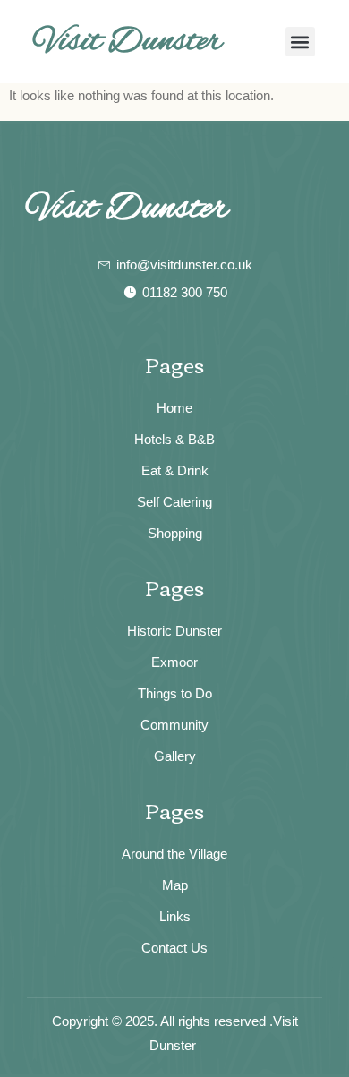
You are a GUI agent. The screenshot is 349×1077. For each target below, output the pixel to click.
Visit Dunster (128, 41)
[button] (300, 41)
